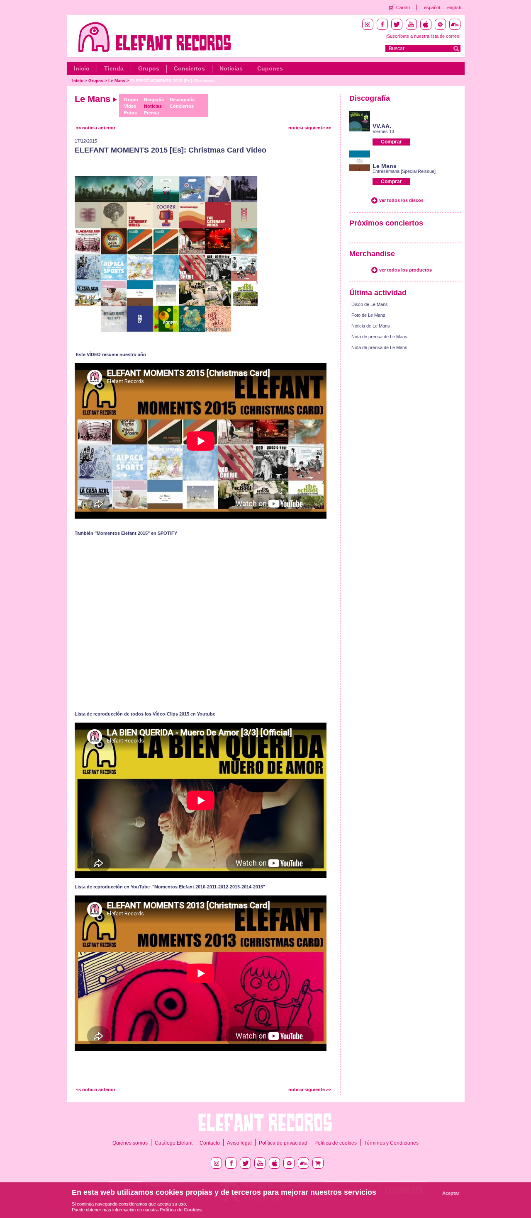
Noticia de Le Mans (370, 325)
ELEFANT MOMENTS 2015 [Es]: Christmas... (174, 80)
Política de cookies (335, 1143)
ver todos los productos (405, 269)
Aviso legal (239, 1143)
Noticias (231, 68)
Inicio (82, 68)
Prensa (151, 112)
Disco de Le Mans (369, 304)
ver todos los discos (401, 200)
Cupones (270, 68)
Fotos (130, 112)
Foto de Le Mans (368, 315)
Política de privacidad (283, 1143)
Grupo (131, 99)
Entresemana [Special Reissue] (404, 171)
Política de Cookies (181, 1209)
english (454, 7)
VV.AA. (382, 126)
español (432, 7)
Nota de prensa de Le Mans (379, 336)
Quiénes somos (130, 1143)
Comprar (391, 142)
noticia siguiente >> (309, 127)
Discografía (182, 99)
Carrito (403, 7)
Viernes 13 (383, 131)
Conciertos (189, 68)
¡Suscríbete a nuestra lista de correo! (422, 36)
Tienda (114, 68)
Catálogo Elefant (173, 1143)
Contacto (210, 1143)
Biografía (154, 99)
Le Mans (116, 80)
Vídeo (130, 106)
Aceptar (450, 1193)
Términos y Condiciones (391, 1143)
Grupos (148, 68)
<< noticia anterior (95, 127)
